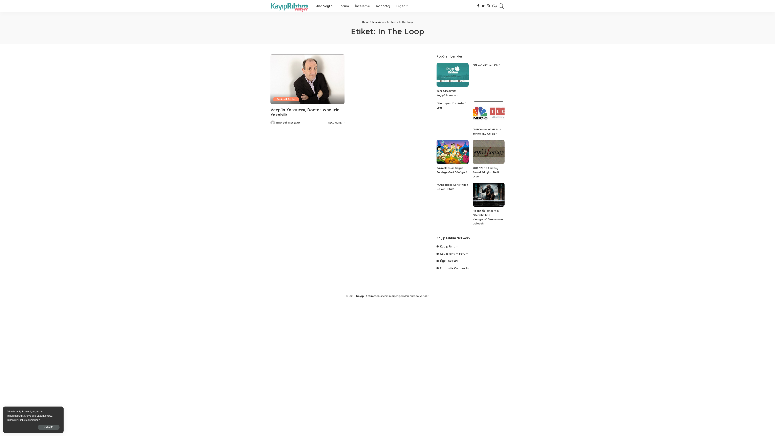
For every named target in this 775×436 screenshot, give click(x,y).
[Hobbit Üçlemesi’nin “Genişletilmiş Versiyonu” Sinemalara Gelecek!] (489, 195)
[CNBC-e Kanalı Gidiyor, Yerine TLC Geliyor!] (489, 113)
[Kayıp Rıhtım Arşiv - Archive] (290, 6)
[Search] (501, 6)
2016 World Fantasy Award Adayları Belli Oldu (486, 172)
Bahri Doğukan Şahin (288, 123)
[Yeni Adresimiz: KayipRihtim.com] (452, 75)
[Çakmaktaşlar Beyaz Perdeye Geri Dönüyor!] (452, 152)
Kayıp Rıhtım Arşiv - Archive (379, 22)
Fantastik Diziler (286, 99)
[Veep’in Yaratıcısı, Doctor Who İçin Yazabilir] (307, 79)
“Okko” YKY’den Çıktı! (486, 65)
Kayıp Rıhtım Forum (454, 254)
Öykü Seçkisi (449, 261)
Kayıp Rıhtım (449, 246)
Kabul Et (48, 427)
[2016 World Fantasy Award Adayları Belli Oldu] (489, 152)
